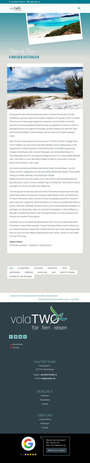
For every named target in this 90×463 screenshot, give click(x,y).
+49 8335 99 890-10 (48, 375)
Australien (38, 268)
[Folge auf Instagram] (15, 337)
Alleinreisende (23, 268)
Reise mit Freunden (67, 272)
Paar (54, 272)
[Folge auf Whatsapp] (25, 337)
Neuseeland (42, 272)
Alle (11, 268)
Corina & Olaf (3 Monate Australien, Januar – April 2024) (59, 299)
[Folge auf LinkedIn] (20, 337)
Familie (64, 268)
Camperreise (52, 268)
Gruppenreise (15, 272)
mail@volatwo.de (48, 378)
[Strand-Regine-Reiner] (45, 109)
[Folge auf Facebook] (11, 337)
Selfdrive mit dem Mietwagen (21, 276)
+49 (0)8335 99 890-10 (18, 2)
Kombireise (29, 272)
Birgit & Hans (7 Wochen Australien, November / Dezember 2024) (33, 296)
